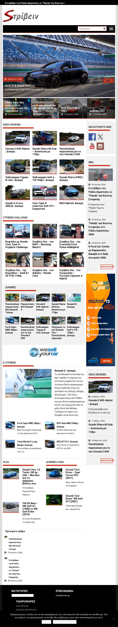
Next (111, 80)
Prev (105, 80)
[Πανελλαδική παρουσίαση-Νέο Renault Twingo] (12, 301)
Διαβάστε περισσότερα (64, 622)
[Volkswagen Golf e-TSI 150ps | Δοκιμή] (74, 324)
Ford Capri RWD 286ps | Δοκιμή (11, 330)
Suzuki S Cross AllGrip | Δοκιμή (14, 204)
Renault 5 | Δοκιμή (65, 370)
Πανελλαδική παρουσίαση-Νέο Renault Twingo (15, 544)
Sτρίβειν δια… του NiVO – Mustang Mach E (43, 244)
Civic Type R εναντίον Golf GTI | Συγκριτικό (43, 206)
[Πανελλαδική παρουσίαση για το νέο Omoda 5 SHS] (28, 324)
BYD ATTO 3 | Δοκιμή (67, 441)
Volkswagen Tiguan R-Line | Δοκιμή (16, 179)
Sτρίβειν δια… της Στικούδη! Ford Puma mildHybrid (70, 244)
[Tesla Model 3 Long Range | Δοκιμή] (10, 447)
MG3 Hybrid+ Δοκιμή (71, 203)
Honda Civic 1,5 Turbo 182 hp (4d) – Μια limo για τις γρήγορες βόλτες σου (31, 476)
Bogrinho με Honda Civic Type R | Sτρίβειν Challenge (16, 244)
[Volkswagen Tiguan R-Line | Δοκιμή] (43, 324)
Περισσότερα (107, 266)
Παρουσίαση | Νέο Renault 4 (28, 307)
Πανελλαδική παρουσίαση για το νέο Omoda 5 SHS (70, 151)
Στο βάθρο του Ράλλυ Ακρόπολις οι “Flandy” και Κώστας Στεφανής (39, 3)
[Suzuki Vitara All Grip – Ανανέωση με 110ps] (58, 301)
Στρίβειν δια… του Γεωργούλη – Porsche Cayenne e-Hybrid (71, 274)
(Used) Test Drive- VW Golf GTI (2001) (74, 498)
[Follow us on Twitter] (100, 137)
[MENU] (111, 29)
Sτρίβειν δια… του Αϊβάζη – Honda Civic (43, 273)
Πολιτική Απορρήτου (26, 610)
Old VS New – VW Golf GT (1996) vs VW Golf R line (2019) (30, 509)
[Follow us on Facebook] (92, 137)
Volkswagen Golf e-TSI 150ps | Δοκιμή (43, 179)
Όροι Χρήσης (22, 606)
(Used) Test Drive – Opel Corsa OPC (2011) (73, 473)
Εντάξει (46, 622)
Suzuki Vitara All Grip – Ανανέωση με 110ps (44, 151)
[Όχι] (114, 618)
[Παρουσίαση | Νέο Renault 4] (28, 301)
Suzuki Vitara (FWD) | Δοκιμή (71, 179)
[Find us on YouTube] (92, 146)
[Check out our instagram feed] (100, 146)
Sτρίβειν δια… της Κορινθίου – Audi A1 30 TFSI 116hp (17, 273)
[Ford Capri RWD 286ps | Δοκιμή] (12, 324)
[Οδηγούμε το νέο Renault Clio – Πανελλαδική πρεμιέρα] (58, 324)
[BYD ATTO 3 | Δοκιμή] (50, 447)
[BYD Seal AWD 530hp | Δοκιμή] (50, 429)
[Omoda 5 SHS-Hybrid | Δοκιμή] (43, 301)
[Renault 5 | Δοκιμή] (74, 301)
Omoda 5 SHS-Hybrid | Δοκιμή (27, 86)
